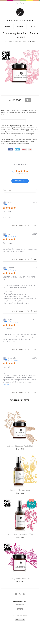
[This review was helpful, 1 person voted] (31, 392)
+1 (30, 149)
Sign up (22, 3)
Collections (13, 41)
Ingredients (19, 121)
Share (10, 149)
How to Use (7, 121)
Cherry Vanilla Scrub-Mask (20, 578)
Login (17, 3)
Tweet (17, 149)
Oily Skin (22, 41)
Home (6, 41)
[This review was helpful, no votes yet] (31, 225)
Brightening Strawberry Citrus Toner (20, 534)
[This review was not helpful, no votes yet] (35, 225)
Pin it (24, 149)
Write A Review (20, 181)
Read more (7, 384)
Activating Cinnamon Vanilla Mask (20, 446)
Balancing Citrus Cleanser (20, 490)
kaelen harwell (22, 616)
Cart (20, 26)
